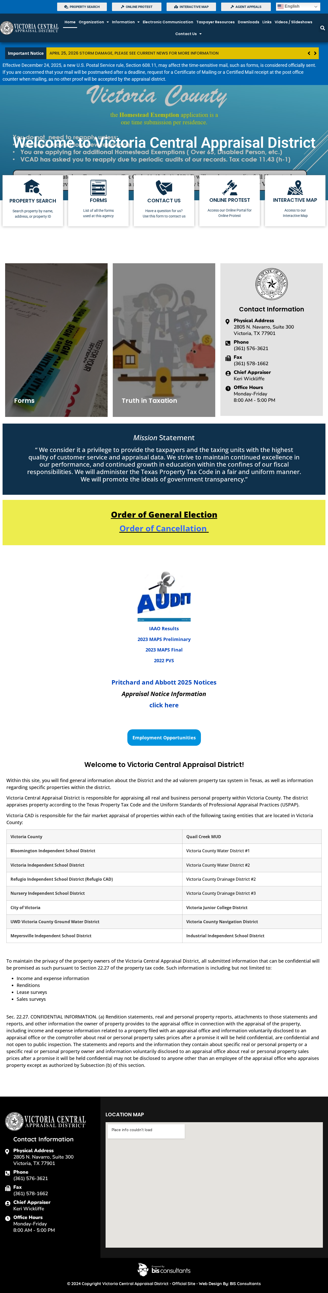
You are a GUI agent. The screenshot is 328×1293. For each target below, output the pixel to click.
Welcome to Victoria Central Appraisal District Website (229, 53)
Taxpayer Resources (215, 22)
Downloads (248, 22)
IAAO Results (164, 628)
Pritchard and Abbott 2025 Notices (164, 682)
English (292, 6)
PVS (169, 660)
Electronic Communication (168, 22)
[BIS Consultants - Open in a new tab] (164, 1269)
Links (267, 22)
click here (164, 705)
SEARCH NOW (33, 200)
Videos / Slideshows (293, 22)
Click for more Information (155, 402)
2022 (159, 660)
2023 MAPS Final (164, 650)
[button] (323, 28)
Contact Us (186, 33)
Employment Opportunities (164, 737)
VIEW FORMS (98, 200)
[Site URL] (29, 28)
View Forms (32, 402)
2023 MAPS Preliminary (164, 639)
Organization (91, 22)
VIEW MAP (295, 200)
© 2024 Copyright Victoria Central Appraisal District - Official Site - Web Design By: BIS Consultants (164, 1283)
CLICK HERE (164, 200)
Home (70, 22)
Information (123, 22)
